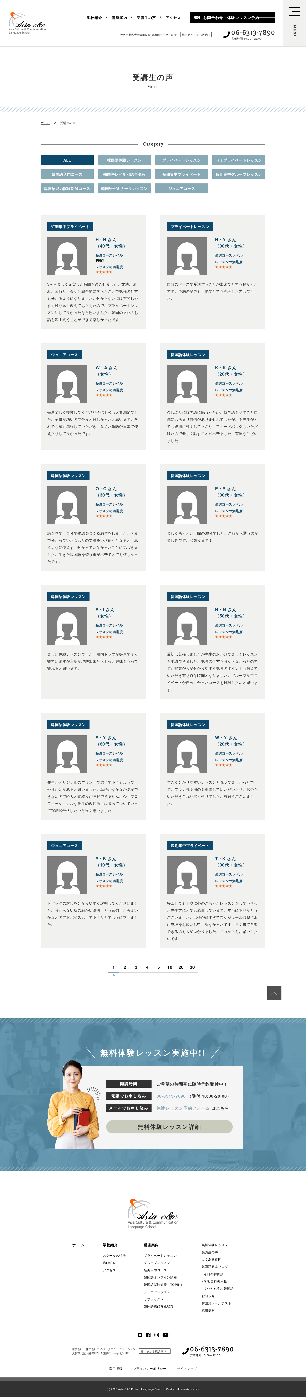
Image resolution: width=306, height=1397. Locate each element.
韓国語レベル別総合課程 (124, 174)
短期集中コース (155, 1269)
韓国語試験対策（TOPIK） (164, 1284)
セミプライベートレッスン (239, 160)
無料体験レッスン (215, 1244)
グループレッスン (157, 1262)
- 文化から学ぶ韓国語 (218, 1288)
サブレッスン (154, 1299)
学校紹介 (94, 17)
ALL (67, 160)
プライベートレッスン (181, 160)
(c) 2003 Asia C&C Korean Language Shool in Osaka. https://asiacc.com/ (153, 1389)
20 (181, 967)
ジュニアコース (181, 188)
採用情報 (208, 1310)
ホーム (45, 122)
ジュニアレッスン (157, 1291)
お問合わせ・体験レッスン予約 (231, 17)
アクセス (173, 17)
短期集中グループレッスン (239, 174)
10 (169, 967)
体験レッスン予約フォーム (183, 1108)
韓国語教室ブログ (215, 1266)
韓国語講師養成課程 (159, 1306)
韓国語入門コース (67, 174)
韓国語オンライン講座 (160, 1277)
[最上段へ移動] (274, 993)
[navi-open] (294, 23)
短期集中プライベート (181, 174)
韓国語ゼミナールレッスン (124, 188)
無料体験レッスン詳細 (169, 1127)
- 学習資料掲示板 (214, 1281)
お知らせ (208, 1295)
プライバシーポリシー (149, 1368)
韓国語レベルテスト (216, 1303)
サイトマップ (187, 1368)
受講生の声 (146, 17)
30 (192, 967)
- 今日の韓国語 (213, 1273)
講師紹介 (109, 1262)
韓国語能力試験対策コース (67, 188)
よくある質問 (211, 1259)
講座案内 (119, 17)
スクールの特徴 (114, 1255)
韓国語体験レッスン (124, 160)
